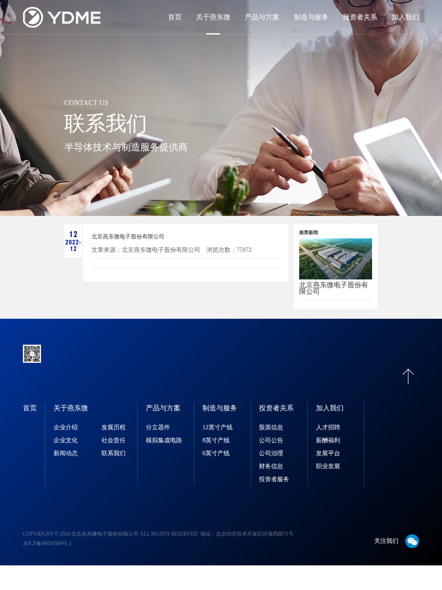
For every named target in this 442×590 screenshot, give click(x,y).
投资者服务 (274, 479)
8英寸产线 (216, 440)
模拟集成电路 (164, 440)
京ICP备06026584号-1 (47, 543)
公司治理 (271, 453)
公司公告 (271, 440)
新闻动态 (66, 453)
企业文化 (66, 440)
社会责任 (113, 440)
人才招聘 (328, 427)
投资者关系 (360, 17)
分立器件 (158, 427)
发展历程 (113, 427)
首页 (175, 17)
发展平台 (328, 453)
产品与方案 (262, 17)
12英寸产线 (217, 427)
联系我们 (113, 453)
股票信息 (271, 427)
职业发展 (328, 466)
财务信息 (271, 466)
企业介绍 (66, 427)
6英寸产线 (216, 453)
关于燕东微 (213, 17)
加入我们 (405, 17)
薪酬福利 (328, 440)
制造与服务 (311, 17)
